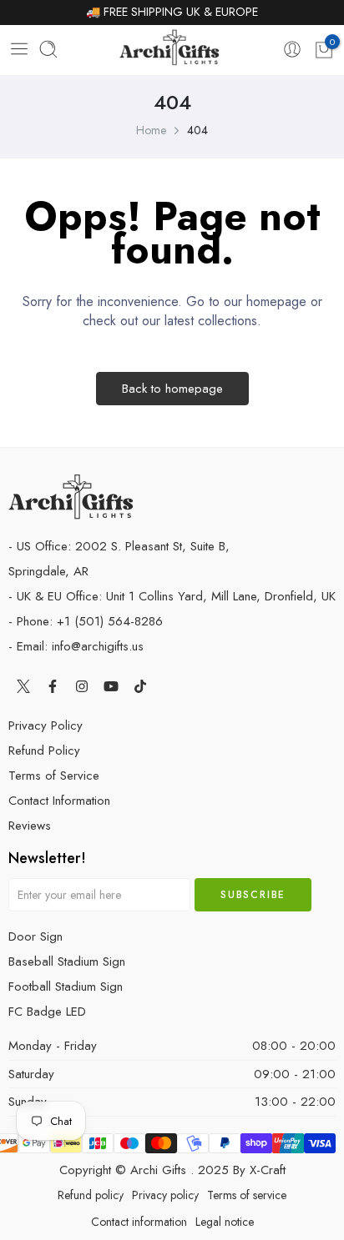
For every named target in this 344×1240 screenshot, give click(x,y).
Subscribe (253, 894)
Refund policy (91, 1195)
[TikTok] (139, 685)
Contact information (139, 1221)
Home (151, 130)
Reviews (29, 825)
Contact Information (59, 800)
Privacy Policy (45, 725)
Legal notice (224, 1221)
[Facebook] (52, 685)
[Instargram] (81, 685)
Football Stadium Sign (65, 986)
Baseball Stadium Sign (66, 961)
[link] (292, 50)
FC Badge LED (47, 1011)
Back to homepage (172, 388)
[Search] (48, 50)
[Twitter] (23, 685)
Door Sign (35, 936)
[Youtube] (110, 685)
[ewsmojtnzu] (169, 50)
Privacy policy (165, 1195)
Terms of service (246, 1195)
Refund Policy (44, 750)
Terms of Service (53, 775)
